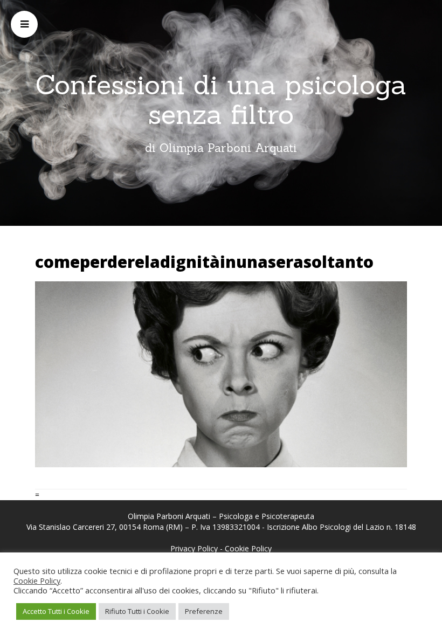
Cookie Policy (248, 548)
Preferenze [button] (204, 611)
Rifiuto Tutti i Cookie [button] (137, 611)
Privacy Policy (194, 548)
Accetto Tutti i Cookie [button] (56, 611)
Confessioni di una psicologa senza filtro (221, 99)
